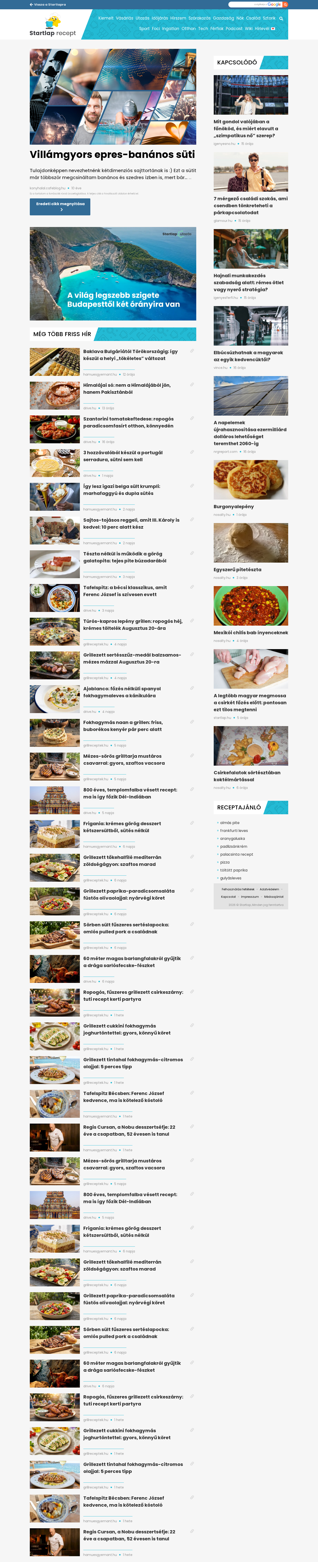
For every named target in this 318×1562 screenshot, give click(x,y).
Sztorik (269, 18)
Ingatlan (170, 28)
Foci (156, 28)
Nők (240, 18)
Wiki (249, 28)
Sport (144, 28)
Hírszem (178, 18)
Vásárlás (124, 18)
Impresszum (250, 897)
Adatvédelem (269, 889)
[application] (113, 273)
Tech (203, 28)
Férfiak (216, 28)
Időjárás (160, 18)
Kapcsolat (228, 897)
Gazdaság (223, 18)
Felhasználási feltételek (238, 889)
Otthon (189, 28)
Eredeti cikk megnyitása (60, 204)
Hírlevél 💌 (265, 28)
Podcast (234, 28)
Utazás (142, 18)
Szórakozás (200, 18)
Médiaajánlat (274, 897)
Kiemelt (106, 18)
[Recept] (55, 24)
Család (253, 18)
